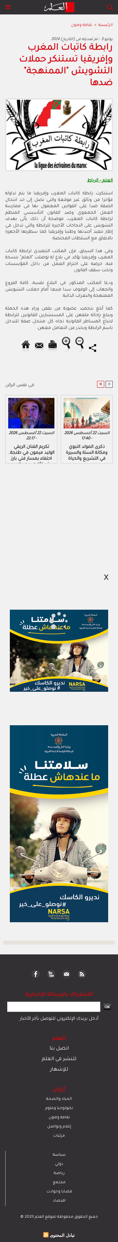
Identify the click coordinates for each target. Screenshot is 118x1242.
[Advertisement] (55, 620)
